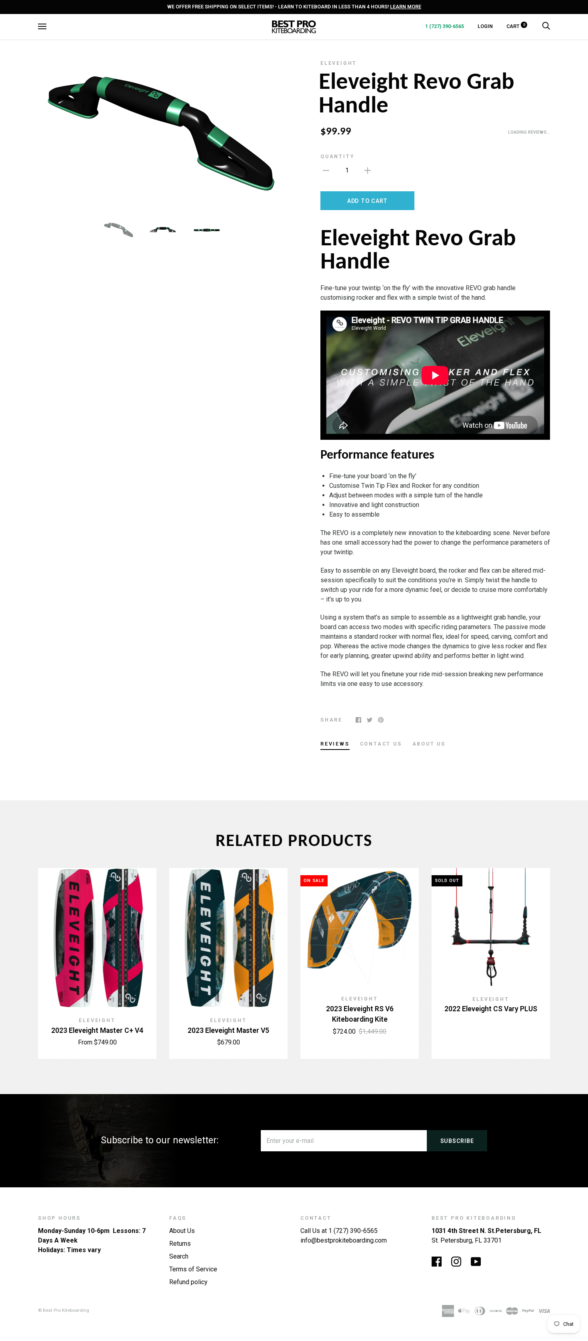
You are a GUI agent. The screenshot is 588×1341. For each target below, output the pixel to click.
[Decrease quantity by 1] (326, 170)
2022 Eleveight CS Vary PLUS (490, 1009)
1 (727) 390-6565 (444, 26)
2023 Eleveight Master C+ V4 (97, 1030)
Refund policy (188, 1282)
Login (485, 26)
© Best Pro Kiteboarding (63, 1310)
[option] (163, 134)
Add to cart (367, 201)
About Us (182, 1231)
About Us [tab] (429, 744)
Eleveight (338, 63)
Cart (515, 26)
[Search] (546, 26)
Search (178, 1256)
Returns (180, 1243)
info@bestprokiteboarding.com (343, 1240)
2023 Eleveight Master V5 (228, 1030)
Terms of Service (193, 1269)
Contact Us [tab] (381, 744)
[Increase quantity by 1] (367, 170)
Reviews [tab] (335, 744)
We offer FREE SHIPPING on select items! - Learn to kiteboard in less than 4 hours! (294, 7)
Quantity (337, 156)
